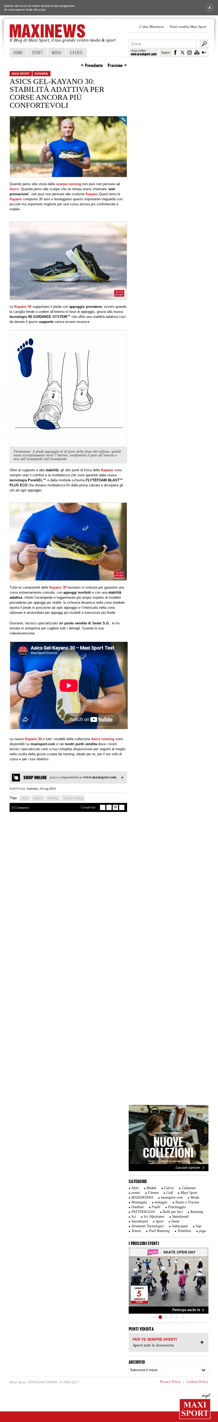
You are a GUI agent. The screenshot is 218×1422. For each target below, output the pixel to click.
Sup (198, 1226)
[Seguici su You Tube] (197, 52)
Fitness (153, 1193)
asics (25, 798)
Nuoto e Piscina (187, 1202)
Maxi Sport (21, 73)
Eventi (76, 52)
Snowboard (139, 1221)
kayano (38, 798)
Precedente (94, 65)
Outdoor (137, 1207)
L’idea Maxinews (151, 27)
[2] (160, 1317)
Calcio (169, 1188)
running (53, 798)
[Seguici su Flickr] (204, 52)
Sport (37, 52)
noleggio (160, 1202)
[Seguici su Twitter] (182, 52)
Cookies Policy (197, 1382)
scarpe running (73, 798)
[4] (171, 1317)
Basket (151, 1188)
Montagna (139, 1202)
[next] (201, 1280)
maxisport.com (172, 1197)
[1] (155, 1317)
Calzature (189, 1188)
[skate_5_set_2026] (168, 1280)
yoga (202, 1231)
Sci (133, 1217)
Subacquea (180, 1226)
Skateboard (180, 1217)
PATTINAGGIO (143, 1212)
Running (41, 73)
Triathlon (184, 1231)
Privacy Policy (170, 1382)
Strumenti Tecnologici (147, 1226)
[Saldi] (168, 1170)
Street (175, 1221)
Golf (169, 1193)
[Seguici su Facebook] (175, 52)
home (18, 52)
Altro (135, 1188)
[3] (166, 1317)
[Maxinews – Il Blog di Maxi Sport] (48, 31)
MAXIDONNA (142, 1197)
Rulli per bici (173, 1212)
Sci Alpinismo (154, 1217)
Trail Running (159, 1231)
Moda (56, 52)
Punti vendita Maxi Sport (188, 27)
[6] (183, 1317)
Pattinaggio (177, 1207)
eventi (135, 1193)
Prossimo (115, 65)
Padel (156, 1207)
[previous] (135, 1280)
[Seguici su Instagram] (189, 52)
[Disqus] (68, 893)
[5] (177, 1317)
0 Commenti (20, 808)
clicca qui (39, 9)
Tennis (136, 1231)
